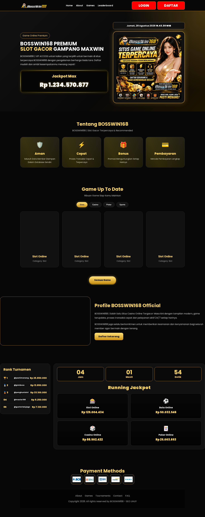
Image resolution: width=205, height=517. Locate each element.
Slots (82, 205)
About (79, 5)
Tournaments (103, 495)
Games (90, 5)
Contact (117, 495)
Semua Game (102, 280)
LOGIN (144, 5)
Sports (122, 205)
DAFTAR (171, 5)
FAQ (127, 495)
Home (69, 5)
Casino (95, 205)
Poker (108, 205)
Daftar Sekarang (108, 336)
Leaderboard (105, 5)
